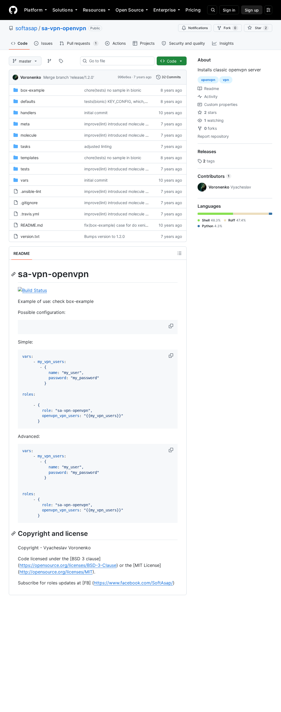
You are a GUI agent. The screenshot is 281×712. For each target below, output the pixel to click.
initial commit (96, 112)
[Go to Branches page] (49, 61)
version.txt (30, 236)
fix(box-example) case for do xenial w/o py (123, 225)
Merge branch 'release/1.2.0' (68, 77)
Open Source (130, 10)
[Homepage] (13, 9)
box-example (32, 90)
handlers (28, 112)
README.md (32, 225)
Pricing (193, 10)
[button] (171, 326)
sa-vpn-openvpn (63, 28)
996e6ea (124, 77)
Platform (33, 10)
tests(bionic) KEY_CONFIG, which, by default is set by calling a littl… (145, 101)
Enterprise (164, 10)
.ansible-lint (31, 191)
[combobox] (119, 61)
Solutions (62, 10)
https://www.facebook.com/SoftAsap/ (133, 583)
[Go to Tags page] (61, 61)
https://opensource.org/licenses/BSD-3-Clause (67, 565)
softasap (26, 28)
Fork (230, 28)
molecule (28, 135)
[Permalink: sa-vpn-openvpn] (14, 274)
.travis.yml (30, 214)
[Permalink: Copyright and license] (14, 533)
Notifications (198, 28)
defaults (28, 101)
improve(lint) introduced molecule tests (119, 124)
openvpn (208, 80)
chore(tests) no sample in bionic (112, 90)
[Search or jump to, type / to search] (212, 9)
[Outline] (179, 253)
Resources (94, 10)
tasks (25, 146)
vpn (226, 80)
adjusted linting (98, 146)
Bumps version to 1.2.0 (104, 236)
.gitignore (29, 202)
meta (25, 124)
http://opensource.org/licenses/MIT (55, 572)
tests (25, 169)
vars (24, 180)
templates (29, 157)
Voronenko (30, 77)
